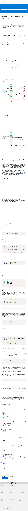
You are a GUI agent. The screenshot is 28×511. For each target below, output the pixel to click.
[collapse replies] (1, 423)
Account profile (11, 486)
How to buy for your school (20, 491)
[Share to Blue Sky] (15, 483)
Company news (19, 500)
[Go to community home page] (3, 1)
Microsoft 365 (2, 501)
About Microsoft (19, 499)
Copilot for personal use (3, 491)
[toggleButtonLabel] (26, 3)
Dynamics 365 (2, 500)
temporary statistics (22, 173)
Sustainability (19, 506)
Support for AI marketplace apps (12, 501)
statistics (5, 25)
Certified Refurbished (11, 492)
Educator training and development (21, 492)
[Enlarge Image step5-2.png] (14, 389)
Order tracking (11, 491)
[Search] (21, 1)
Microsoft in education (20, 486)
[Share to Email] (17, 483)
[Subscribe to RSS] (16, 483)
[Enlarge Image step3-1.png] (14, 308)
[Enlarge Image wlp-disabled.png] (14, 92)
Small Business (2, 506)
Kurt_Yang (5, 456)
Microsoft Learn (11, 500)
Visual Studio (11, 506)
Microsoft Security (2, 499)
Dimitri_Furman (6, 18)
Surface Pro (2, 486)
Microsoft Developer (11, 499)
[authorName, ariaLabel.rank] (3, 19)
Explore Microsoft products (3, 493)
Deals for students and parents (21, 493)
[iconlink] (3, 417)
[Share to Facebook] (11, 483)
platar (5, 423)
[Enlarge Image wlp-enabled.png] (14, 138)
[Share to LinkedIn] (10, 483)
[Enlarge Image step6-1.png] (14, 368)
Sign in (5, 478)
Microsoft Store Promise (12, 493)
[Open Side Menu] (2, 1)
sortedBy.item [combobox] (24, 421)
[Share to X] (12, 483)
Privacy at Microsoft (20, 501)
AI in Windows (2, 492)
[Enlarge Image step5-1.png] (14, 349)
